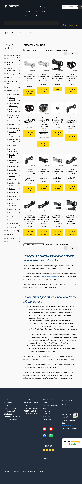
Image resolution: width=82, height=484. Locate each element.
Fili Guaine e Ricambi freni (13, 150)
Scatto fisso (11, 238)
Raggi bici (12, 192)
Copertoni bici (14, 128)
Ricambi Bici (16, 33)
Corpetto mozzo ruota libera (14, 141)
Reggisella (12, 196)
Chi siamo (28, 11)
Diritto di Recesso (10, 419)
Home (9, 33)
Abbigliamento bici (13, 55)
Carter (11, 121)
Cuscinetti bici (14, 145)
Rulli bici (10, 235)
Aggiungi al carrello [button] (29, 92)
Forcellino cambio (12, 162)
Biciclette (10, 78)
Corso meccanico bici (32, 16)
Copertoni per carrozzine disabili (14, 134)
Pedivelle (12, 189)
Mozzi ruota (13, 179)
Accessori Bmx (14, 94)
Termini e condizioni (11, 408)
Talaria (9, 242)
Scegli (57, 89)
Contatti (36, 11)
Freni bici (12, 166)
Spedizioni (8, 414)
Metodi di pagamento (43, 7)
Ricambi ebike (11, 231)
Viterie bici (12, 227)
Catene (11, 125)
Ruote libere (13, 209)
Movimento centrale (13, 175)
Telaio (11, 220)
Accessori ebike (10, 63)
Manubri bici (13, 170)
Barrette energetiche (11, 69)
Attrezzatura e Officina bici (14, 105)
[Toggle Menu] (56, 23)
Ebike (8, 87)
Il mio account (29, 7)
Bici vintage (11, 74)
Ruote (11, 200)
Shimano (12, 216)
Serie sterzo (13, 213)
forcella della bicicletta (48, 276)
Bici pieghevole (13, 110)
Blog (43, 11)
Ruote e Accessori (12, 204)
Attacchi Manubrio (12, 99)
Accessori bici (11, 59)
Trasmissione (13, 224)
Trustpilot (46, 458)
